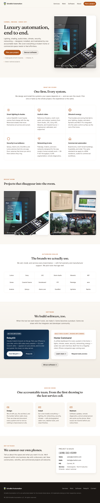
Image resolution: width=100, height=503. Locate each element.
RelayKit (86, 488)
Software (71, 4)
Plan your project (12, 52)
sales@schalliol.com (74, 457)
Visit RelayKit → (15, 354)
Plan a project (90, 4)
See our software (30, 52)
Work (64, 4)
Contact (93, 488)
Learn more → (61, 354)
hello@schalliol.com (74, 460)
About (79, 4)
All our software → (50, 365)
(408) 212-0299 (67, 452)
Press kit (29, 354)
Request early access (79, 354)
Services (57, 4)
